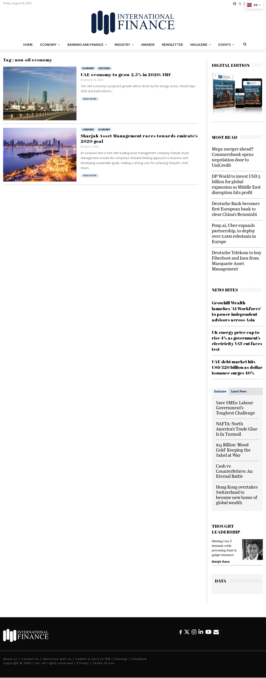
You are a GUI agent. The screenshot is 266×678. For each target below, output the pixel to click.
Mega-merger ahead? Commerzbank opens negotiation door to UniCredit (233, 157)
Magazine (198, 44)
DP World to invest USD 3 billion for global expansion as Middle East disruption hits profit (236, 184)
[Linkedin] (200, 632)
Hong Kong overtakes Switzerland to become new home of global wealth (237, 494)
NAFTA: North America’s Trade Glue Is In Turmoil (236, 428)
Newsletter (172, 44)
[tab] (220, 391)
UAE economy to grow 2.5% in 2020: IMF (126, 74)
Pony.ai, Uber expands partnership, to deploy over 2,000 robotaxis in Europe (234, 233)
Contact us (30, 659)
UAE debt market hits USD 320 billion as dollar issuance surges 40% (237, 367)
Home (28, 44)
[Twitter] (187, 632)
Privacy (83, 663)
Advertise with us (57, 659)
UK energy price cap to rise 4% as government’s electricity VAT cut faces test (237, 340)
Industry (122, 44)
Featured (104, 68)
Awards (147, 44)
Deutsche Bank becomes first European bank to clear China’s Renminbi (236, 208)
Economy (48, 44)
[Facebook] (180, 632)
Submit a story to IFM (93, 659)
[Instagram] (194, 632)
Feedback (139, 659)
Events (224, 44)
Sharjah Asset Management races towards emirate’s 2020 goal (139, 138)
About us (10, 659)
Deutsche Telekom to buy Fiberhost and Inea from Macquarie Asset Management (236, 260)
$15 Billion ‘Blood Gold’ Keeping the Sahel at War (233, 450)
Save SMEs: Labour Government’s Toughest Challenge (235, 407)
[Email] (216, 632)
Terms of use (104, 663)
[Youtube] (208, 632)
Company (88, 129)
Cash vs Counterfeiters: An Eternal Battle (234, 471)
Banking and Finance (85, 44)
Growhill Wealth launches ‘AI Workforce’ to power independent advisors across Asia (236, 311)
